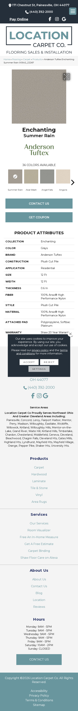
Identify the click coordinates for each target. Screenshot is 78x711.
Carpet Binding (39, 551)
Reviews (39, 607)
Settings (39, 369)
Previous (5, 177)
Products (37, 59)
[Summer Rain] (15, 176)
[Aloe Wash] (31, 176)
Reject (49, 362)
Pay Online (19, 19)
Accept (29, 362)
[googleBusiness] (64, 19)
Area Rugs (39, 501)
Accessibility (39, 691)
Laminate (39, 481)
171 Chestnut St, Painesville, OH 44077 (40, 5)
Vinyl (39, 495)
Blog (39, 593)
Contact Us (39, 203)
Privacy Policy (39, 695)
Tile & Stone (39, 488)
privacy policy (40, 350)
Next (72, 177)
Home (7, 59)
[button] (39, 659)
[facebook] (50, 19)
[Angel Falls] (47, 176)
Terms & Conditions (39, 700)
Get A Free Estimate (39, 544)
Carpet (26, 59)
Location (39, 600)
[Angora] (63, 176)
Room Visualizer (39, 530)
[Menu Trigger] (72, 11)
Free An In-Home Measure (39, 537)
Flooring (16, 59)
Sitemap (39, 705)
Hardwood (39, 474)
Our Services (39, 523)
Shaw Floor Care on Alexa (39, 557)
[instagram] (57, 19)
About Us (39, 579)
